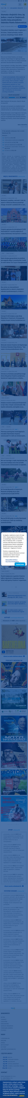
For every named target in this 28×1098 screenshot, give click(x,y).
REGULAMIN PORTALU (12, 559)
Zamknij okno (20, 564)
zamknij (21, 1095)
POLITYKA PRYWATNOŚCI (12, 561)
